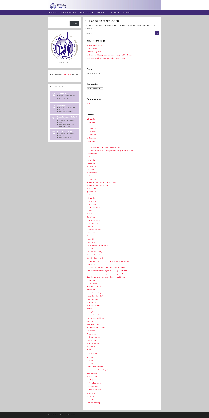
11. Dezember (91, 125)
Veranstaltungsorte (95, 389)
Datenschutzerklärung (94, 229)
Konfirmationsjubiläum (94, 305)
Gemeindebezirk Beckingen (96, 255)
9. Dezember (91, 204)
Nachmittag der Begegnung (96, 327)
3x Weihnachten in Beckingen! (97, 185)
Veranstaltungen (92, 373)
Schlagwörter (93, 386)
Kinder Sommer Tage (94, 293)
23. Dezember (91, 173)
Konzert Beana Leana (94, 45)
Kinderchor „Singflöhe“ (95, 296)
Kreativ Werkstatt (93, 315)
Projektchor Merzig (93, 337)
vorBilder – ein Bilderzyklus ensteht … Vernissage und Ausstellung (109, 55)
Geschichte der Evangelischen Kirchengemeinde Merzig (106, 267)
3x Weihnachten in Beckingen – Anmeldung (102, 182)
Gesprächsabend (93, 280)
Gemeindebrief (101, 12)
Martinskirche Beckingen (95, 318)
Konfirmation (91, 302)
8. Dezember (91, 201)
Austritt (89, 211)
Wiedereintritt (91, 396)
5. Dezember (91, 192)
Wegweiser (91, 393)
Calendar (90, 226)
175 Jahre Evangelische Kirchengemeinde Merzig (104, 147)
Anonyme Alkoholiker (94, 207)
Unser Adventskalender (95, 367)
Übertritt (90, 363)
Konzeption (91, 312)
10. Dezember (91, 122)
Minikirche (90, 321)
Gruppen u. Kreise (85, 12)
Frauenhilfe (91, 248)
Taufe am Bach (93, 353)
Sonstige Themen (93, 343)
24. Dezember (91, 176)
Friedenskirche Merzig (94, 252)
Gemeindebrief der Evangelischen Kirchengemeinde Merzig (108, 261)
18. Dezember (91, 154)
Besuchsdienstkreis (93, 220)
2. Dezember (91, 160)
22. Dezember (91, 169)
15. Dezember (91, 138)
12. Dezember (91, 128)
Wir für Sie (113, 12)
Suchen (52, 20)
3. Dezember (91, 179)
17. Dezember (91, 144)
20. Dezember (92, 163)
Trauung (90, 357)
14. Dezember (91, 135)
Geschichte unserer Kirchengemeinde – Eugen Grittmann (107, 271)
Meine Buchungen (94, 383)
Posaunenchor (92, 331)
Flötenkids (90, 239)
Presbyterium (91, 334)
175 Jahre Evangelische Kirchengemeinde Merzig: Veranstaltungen (110, 150)
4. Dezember (91, 188)
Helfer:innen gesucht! (94, 52)
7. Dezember (91, 198)
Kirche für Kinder (93, 299)
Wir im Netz (91, 399)
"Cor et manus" (67, 74)
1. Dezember (91, 119)
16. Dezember (91, 141)
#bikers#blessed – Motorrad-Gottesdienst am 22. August (106, 58)
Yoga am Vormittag (93, 403)
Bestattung (91, 217)
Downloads (126, 12)
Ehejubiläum (91, 236)
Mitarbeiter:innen (93, 324)
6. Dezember (91, 195)
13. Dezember (91, 132)
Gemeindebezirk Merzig (95, 258)
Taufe (89, 350)
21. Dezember (91, 166)
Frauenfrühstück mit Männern (97, 245)
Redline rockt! (92, 49)
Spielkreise (91, 346)
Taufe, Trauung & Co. (67, 12)
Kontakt (89, 308)
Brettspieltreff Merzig (94, 223)
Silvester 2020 (90, 103)
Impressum (91, 290)
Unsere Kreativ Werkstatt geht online (100, 370)
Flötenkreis (91, 242)
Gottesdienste (52, 12)
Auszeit (89, 214)
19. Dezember (91, 157)
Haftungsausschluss (94, 286)
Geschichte (91, 264)
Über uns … (90, 360)
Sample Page (91, 340)
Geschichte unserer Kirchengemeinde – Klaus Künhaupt (106, 277)
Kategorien (92, 380)
